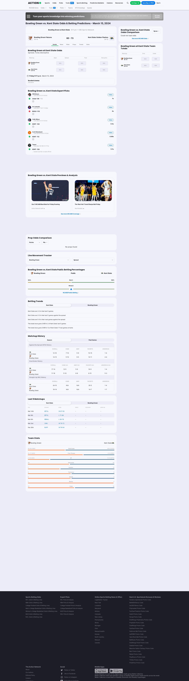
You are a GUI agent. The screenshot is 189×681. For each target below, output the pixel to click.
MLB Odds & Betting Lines (34, 614)
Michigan (98, 625)
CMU (46, 423)
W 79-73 (61, 423)
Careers (28, 678)
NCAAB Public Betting (70, 292)
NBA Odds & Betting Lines (34, 602)
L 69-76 (61, 419)
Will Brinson (35, 94)
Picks (67, 44)
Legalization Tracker (101, 600)
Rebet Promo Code (135, 654)
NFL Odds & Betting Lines (34, 600)
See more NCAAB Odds (139, 38)
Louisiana (98, 605)
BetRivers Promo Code (136, 640)
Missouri (97, 640)
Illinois (97, 622)
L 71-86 (61, 415)
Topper (34, 144)
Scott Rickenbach (37, 132)
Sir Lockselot (36, 106)
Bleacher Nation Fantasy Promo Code (141, 648)
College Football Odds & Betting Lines (38, 605)
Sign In (158, 3)
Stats (88, 44)
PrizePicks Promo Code (136, 663)
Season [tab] (49, 340)
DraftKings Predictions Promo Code (140, 620)
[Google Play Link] (116, 671)
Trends (81, 44)
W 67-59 (61, 411)
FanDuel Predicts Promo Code (139, 611)
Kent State (108, 273)
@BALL (46, 419)
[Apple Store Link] (101, 671)
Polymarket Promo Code (137, 608)
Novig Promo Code (135, 617)
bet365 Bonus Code (135, 605)
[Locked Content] (71, 289)
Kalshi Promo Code (135, 614)
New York (98, 602)
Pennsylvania (99, 620)
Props (74, 44)
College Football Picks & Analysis (70, 605)
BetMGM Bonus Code (136, 602)
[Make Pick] (33, 101)
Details (55, 44)
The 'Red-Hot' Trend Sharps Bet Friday (87, 204)
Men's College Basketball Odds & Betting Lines (40, 608)
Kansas (97, 634)
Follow (110, 94)
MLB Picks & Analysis (67, 611)
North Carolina (99, 637)
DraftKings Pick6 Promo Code (138, 642)
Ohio (96, 628)
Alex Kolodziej (79, 208)
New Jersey (98, 617)
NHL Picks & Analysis (67, 614)
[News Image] (50, 190)
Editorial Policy (30, 675)
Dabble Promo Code (135, 645)
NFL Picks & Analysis (67, 600)
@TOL (46, 411)
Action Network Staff (37, 208)
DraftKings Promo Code (137, 625)
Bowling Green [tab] (93, 305)
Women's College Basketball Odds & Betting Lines (41, 611)
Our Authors (29, 672)
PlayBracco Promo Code (137, 657)
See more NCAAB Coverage (70, 214)
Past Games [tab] (93, 340)
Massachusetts (99, 631)
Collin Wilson (36, 119)
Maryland (98, 608)
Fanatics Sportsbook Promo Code (140, 600)
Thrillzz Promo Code (135, 660)
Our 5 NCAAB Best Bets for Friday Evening (46, 204)
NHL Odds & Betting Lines (34, 617)
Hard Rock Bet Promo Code (138, 637)
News (61, 44)
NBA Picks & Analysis (67, 602)
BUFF (46, 427)
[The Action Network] (34, 3)
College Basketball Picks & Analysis (71, 608)
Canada (97, 642)
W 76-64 (61, 427)
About (27, 669)
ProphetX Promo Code (136, 622)
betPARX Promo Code (136, 634)
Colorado (98, 614)
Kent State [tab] (49, 305)
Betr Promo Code (134, 651)
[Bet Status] (29, 99)
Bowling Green (39, 273)
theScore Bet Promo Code (137, 631)
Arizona (97, 611)
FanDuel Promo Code (136, 628)
